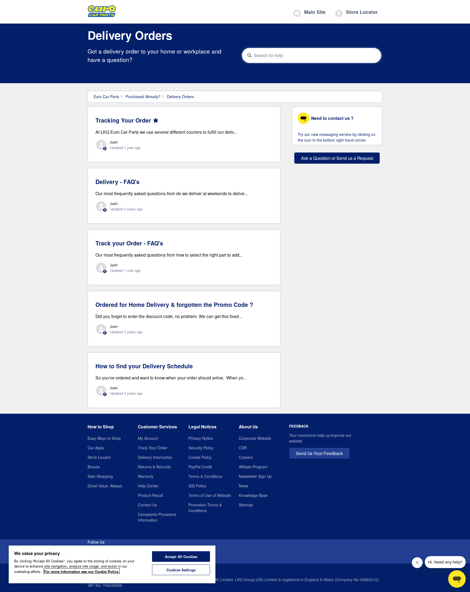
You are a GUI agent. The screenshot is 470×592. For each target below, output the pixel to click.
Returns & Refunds (154, 466)
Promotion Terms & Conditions (205, 507)
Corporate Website (255, 438)
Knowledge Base (253, 495)
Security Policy (201, 447)
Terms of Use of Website (209, 495)
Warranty (145, 476)
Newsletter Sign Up (255, 476)
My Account (148, 438)
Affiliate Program (253, 466)
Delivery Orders (180, 96)
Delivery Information (155, 457)
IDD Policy (197, 485)
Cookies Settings (181, 569)
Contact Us (147, 504)
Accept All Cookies (181, 556)
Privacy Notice (200, 438)
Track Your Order (153, 447)
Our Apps (96, 447)
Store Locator (361, 11)
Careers (246, 457)
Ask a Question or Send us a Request (337, 158)
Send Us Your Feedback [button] (319, 453)
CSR (243, 447)
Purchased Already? (143, 96)
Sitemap (246, 504)
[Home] (102, 12)
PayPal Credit (200, 466)
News (243, 485)
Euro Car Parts (106, 96)
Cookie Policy (200, 457)
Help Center (148, 485)
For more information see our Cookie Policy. (81, 571)
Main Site (314, 11)
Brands (94, 466)
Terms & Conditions (205, 476)
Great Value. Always (105, 485)
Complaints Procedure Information (157, 517)
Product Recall (150, 495)
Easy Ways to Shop (104, 438)
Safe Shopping (100, 476)
